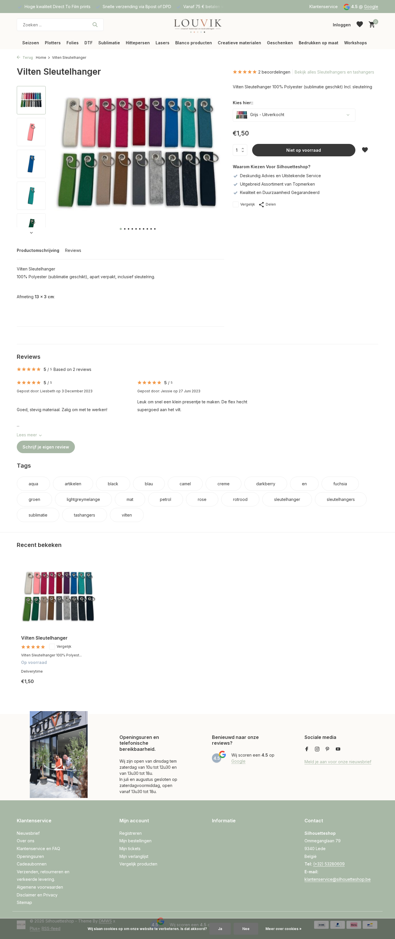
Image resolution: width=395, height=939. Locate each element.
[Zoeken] (95, 25)
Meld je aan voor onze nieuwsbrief (337, 761)
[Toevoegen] (86, 686)
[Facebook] (306, 749)
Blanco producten (193, 42)
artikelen (73, 483)
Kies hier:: (243, 102)
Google (371, 6)
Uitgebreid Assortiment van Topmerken (277, 184)
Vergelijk (247, 204)
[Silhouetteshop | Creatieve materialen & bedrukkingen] (197, 24)
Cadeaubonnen (32, 863)
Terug (27, 57)
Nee (246, 929)
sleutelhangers (341, 499)
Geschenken (280, 42)
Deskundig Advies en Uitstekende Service (280, 175)
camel (185, 483)
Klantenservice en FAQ (38, 848)
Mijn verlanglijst (133, 856)
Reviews (73, 250)
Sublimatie (109, 42)
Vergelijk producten (138, 863)
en (304, 483)
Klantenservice (323, 6)
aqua (33, 483)
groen (34, 499)
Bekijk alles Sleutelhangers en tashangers (334, 71)
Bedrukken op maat (318, 42)
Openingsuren (30, 856)
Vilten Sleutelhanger (44, 638)
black (113, 483)
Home (41, 57)
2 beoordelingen (274, 71)
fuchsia (340, 483)
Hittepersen (138, 42)
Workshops (355, 42)
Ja (220, 929)
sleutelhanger (287, 499)
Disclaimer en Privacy (37, 894)
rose (202, 499)
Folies (73, 42)
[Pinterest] (327, 749)
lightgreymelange (83, 499)
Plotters (53, 42)
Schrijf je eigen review (46, 446)
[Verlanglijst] (360, 24)
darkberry (265, 483)
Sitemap (24, 902)
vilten (127, 514)
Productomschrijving (38, 250)
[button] (121, 229)
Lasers (162, 42)
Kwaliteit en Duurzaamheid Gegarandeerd (280, 192)
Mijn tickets (130, 848)
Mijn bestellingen (135, 840)
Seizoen (30, 42)
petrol (165, 499)
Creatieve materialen (239, 42)
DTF (88, 42)
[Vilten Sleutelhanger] (58, 597)
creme (223, 483)
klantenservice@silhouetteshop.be (337, 879)
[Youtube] (338, 749)
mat (130, 499)
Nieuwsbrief (28, 833)
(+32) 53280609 (329, 863)
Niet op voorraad (303, 150)
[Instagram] (317, 749)
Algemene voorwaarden (40, 887)
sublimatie (38, 514)
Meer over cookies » (283, 929)
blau (149, 483)
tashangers (84, 514)
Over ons (25, 840)
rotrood (240, 499)
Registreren (130, 833)
